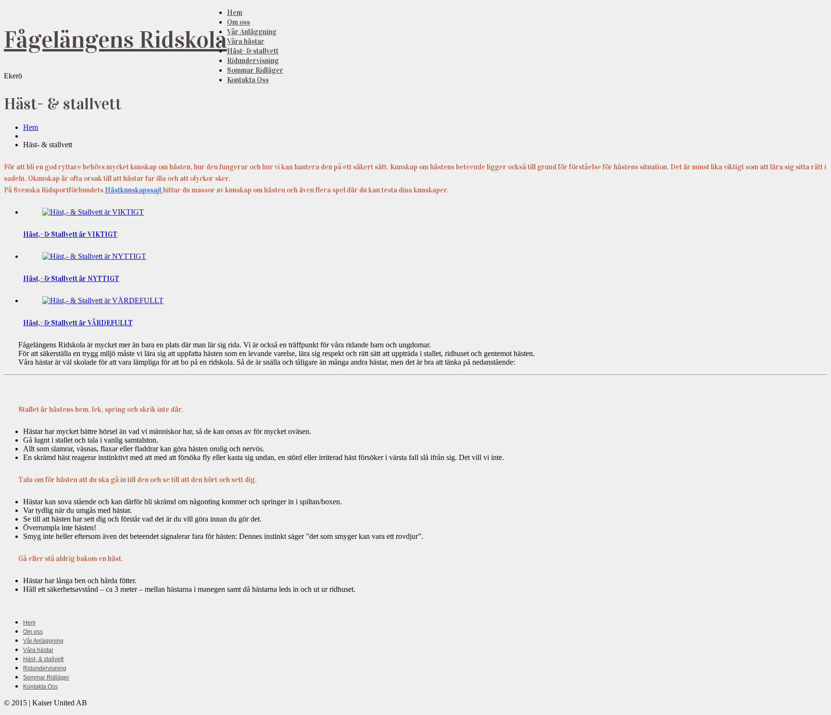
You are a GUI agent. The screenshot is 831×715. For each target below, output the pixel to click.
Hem (234, 12)
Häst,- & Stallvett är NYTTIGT (71, 278)
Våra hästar (245, 41)
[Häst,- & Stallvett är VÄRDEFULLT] (103, 300)
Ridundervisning (253, 60)
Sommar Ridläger (255, 70)
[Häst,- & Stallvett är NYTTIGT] (94, 256)
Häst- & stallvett (252, 51)
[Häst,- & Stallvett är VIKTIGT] (93, 212)
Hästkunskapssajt (134, 190)
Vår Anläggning (252, 31)
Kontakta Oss (248, 80)
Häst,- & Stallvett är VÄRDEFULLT (78, 323)
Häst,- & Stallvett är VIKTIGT (70, 234)
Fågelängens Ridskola (115, 39)
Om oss (238, 22)
